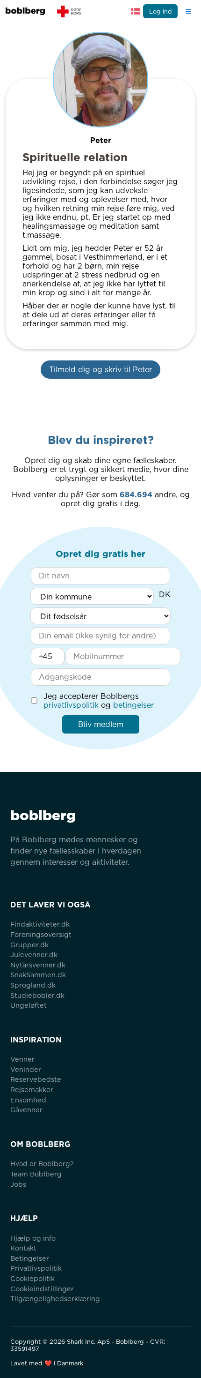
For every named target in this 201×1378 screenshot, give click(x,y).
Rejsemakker (31, 1089)
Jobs (18, 1184)
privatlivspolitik (71, 705)
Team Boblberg (36, 1174)
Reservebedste (35, 1079)
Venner (22, 1059)
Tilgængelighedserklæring (55, 1299)
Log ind (160, 11)
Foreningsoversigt (41, 934)
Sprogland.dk (33, 985)
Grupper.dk (29, 945)
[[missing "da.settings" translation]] (135, 11)
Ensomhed (28, 1100)
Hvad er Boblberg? (42, 1164)
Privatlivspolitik (36, 1268)
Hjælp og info (33, 1238)
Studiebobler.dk (37, 995)
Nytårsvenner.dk (37, 965)
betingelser (133, 705)
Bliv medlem (100, 724)
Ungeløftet (28, 1005)
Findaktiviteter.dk (40, 924)
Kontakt (23, 1248)
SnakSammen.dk (38, 975)
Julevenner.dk (33, 955)
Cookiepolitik (32, 1278)
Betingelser (29, 1258)
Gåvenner (26, 1110)
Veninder (25, 1069)
